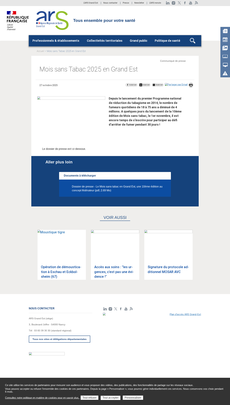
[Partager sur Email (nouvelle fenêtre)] (176, 84)
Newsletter (139, 3)
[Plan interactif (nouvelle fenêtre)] (152, 336)
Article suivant (197, 258)
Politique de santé (167, 40)
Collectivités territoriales (104, 40)
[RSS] (196, 3)
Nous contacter (110, 3)
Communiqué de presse (173, 61)
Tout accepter (111, 397)
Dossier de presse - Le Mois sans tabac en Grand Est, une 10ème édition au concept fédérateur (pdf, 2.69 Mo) (117, 188)
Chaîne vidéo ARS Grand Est (190, 3)
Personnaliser (133, 397)
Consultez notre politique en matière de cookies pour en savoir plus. (42, 397)
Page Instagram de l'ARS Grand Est (173, 3)
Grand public (138, 40)
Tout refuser (89, 397)
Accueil (40, 51)
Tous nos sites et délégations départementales (59, 339)
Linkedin (168, 3)
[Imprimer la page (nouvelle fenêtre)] (191, 85)
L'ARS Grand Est (91, 3)
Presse (126, 3)
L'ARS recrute (155, 3)
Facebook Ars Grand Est (185, 3)
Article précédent (33, 258)
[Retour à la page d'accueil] (52, 20)
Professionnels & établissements (55, 40)
